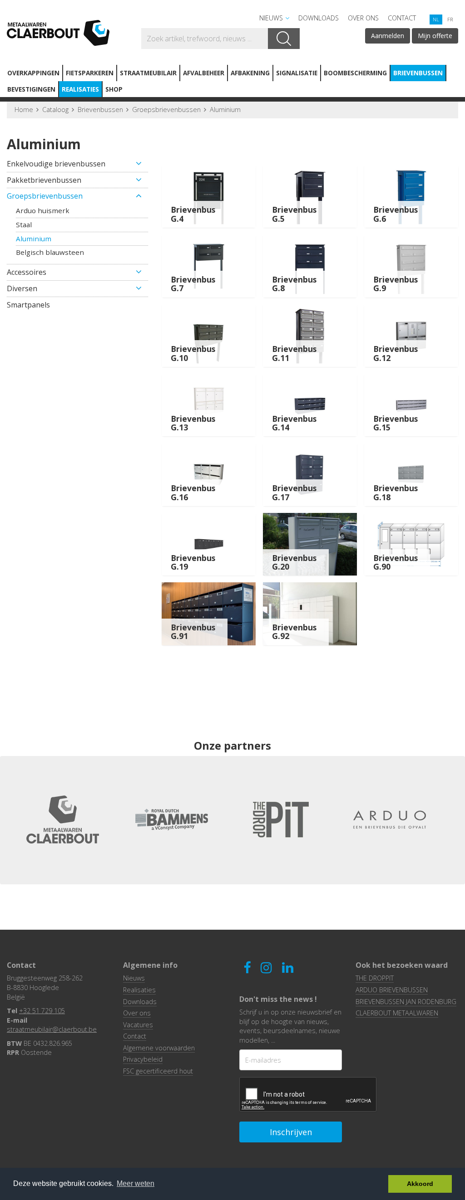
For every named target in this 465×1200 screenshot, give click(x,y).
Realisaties (80, 89)
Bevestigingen (31, 89)
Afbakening (250, 72)
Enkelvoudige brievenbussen (56, 164)
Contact (402, 18)
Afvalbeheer (203, 72)
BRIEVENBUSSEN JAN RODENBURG (406, 1001)
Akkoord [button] (420, 1183)
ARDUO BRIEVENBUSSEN (392, 989)
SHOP (114, 89)
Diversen (22, 288)
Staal (24, 224)
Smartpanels (28, 305)
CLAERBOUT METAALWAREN (397, 1013)
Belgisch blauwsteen (50, 252)
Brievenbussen (418, 72)
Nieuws (271, 18)
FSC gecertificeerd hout (158, 1071)
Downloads (318, 18)
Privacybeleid (143, 1059)
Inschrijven (291, 1132)
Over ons (363, 18)
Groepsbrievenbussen (166, 109)
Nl (436, 19)
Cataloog (55, 109)
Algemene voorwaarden (159, 1048)
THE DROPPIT (375, 978)
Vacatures (138, 1024)
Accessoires (26, 272)
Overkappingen (33, 72)
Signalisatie (296, 72)
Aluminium (225, 109)
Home (24, 109)
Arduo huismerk (42, 210)
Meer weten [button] (135, 1183)
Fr (450, 19)
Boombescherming (355, 72)
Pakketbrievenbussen (44, 180)
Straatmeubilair (148, 72)
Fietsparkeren (90, 72)
